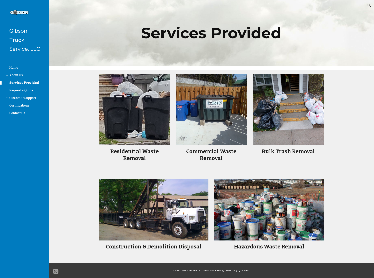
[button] (369, 5)
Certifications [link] (19, 105)
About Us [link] (16, 75)
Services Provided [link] (24, 83)
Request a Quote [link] (21, 90)
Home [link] (13, 67)
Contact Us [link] (17, 113)
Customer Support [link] (22, 98)
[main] (211, 33)
